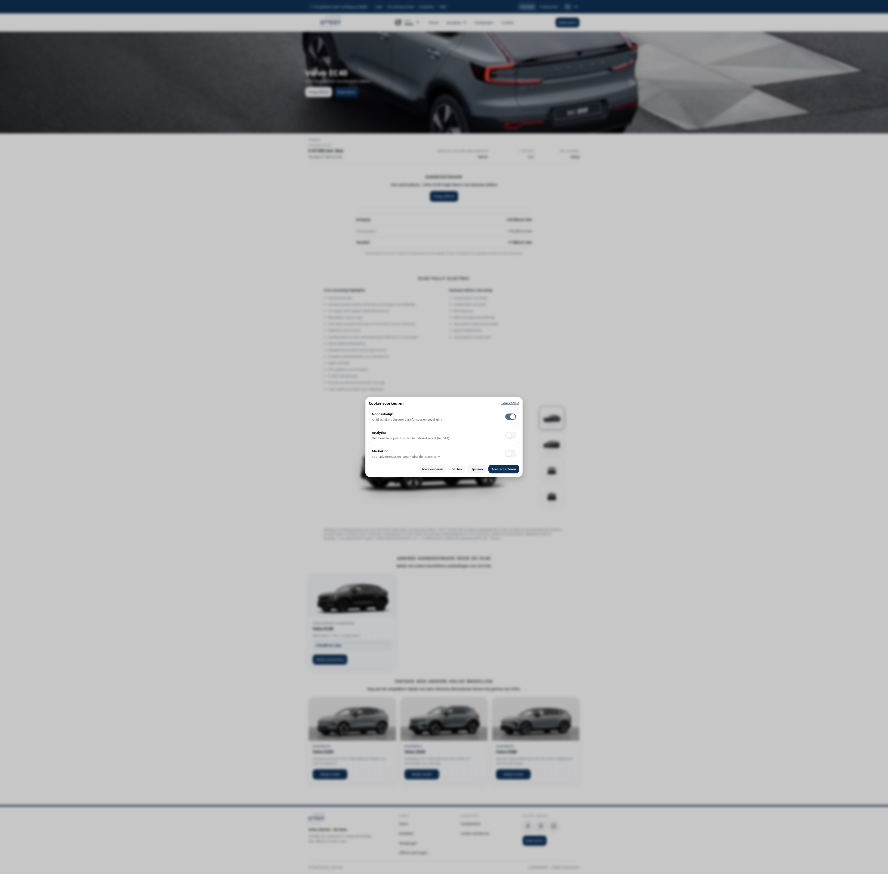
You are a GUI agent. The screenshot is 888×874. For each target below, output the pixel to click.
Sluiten (457, 469)
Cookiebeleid (510, 403)
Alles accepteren (504, 469)
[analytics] (510, 435)
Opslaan (477, 469)
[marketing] (510, 453)
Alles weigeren (432, 469)
